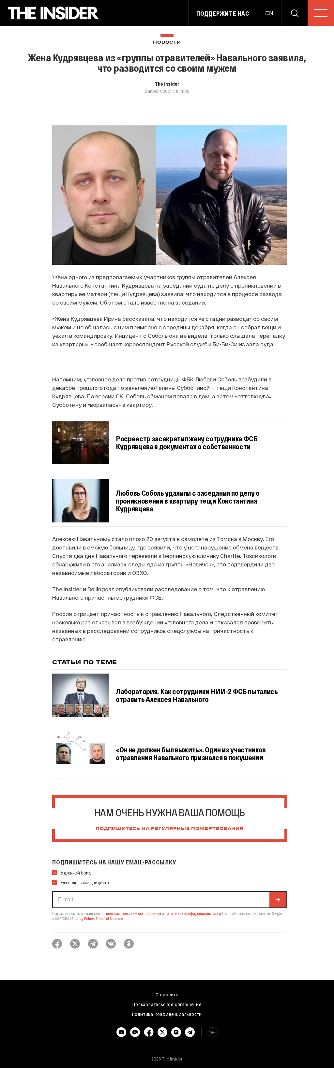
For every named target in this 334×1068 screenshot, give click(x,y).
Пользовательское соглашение (167, 1004)
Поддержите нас (222, 13)
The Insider (167, 84)
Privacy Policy (82, 918)
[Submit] (277, 899)
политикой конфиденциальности (193, 913)
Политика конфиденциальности (167, 1014)
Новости (167, 42)
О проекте (167, 994)
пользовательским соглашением (133, 913)
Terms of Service (109, 918)
